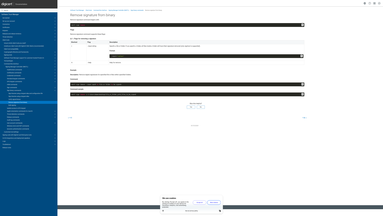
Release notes (6, 147)
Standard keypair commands (16, 78)
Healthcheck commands (14, 69)
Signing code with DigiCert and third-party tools (17, 135)
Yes (191, 107)
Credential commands (14, 75)
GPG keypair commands (14, 81)
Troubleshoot (6, 144)
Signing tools (8, 55)
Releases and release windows (11, 33)
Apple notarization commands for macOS (20, 111)
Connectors (6, 24)
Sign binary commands (14, 90)
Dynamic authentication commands (18, 129)
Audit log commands (13, 120)
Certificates (6, 27)
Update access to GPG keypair (16, 108)
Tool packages (8, 61)
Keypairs (5, 30)
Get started (5, 18)
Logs (4, 141)
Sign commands (12, 87)
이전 (70, 117)
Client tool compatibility (11, 49)
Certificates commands (14, 73)
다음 (303, 117)
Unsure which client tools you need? (15, 43)
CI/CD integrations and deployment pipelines (16, 138)
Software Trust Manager (10, 14)
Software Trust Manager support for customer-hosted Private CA (24, 58)
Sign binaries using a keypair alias (18, 96)
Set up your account (8, 21)
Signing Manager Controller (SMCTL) (16, 67)
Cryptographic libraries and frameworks (16, 52)
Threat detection (7, 37)
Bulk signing (12, 105)
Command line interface (11, 64)
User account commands (14, 123)
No (201, 107)
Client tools (5, 40)
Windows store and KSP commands (18, 126)
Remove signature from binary (17, 102)
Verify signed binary (14, 99)
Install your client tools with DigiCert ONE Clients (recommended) (24, 46)
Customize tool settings (11, 132)
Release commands (13, 117)
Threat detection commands (15, 114)
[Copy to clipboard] (302, 25)
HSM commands (12, 84)
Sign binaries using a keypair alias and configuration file (25, 93)
